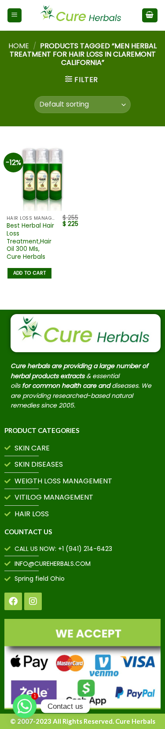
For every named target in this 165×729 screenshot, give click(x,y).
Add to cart (29, 273)
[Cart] (150, 15)
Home (18, 46)
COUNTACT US (28, 532)
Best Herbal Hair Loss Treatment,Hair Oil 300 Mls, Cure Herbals (30, 241)
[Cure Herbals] (82, 15)
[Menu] (14, 15)
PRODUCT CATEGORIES (41, 430)
